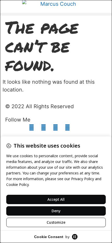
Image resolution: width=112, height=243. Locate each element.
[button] (56, 14)
